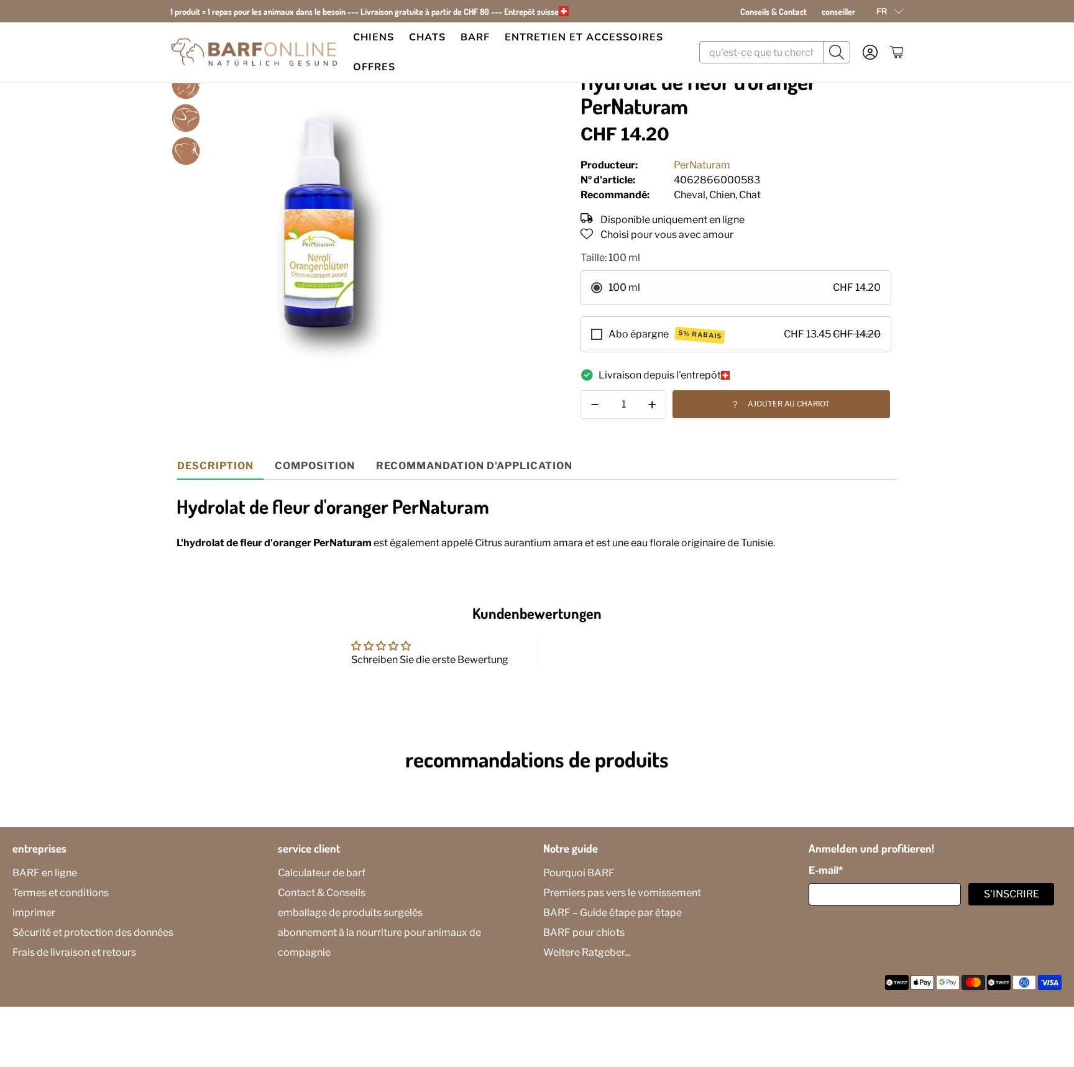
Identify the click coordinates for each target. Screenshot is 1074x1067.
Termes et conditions (60, 893)
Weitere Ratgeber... (586, 952)
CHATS (427, 37)
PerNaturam (702, 165)
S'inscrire (1011, 894)
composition (315, 466)
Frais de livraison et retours (74, 952)
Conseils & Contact (773, 11)
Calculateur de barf (321, 873)
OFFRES (374, 67)
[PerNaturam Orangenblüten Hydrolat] (323, 223)
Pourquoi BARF (579, 873)
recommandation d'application (474, 466)
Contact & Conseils (321, 893)
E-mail (826, 870)
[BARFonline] (254, 52)
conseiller (838, 11)
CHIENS (373, 37)
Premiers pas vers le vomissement (622, 893)
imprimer (33, 912)
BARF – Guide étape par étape (612, 912)
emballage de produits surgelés (350, 912)
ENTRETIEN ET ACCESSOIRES (584, 37)
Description (215, 466)
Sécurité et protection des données (92, 932)
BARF (475, 37)
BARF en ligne (44, 873)
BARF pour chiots (584, 932)
